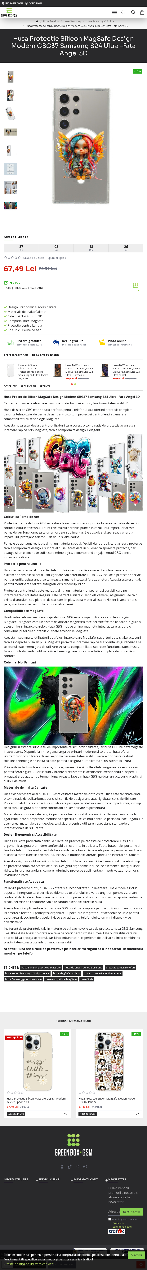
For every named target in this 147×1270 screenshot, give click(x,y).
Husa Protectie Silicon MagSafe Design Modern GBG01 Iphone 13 (36, 1100)
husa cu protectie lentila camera (102, 973)
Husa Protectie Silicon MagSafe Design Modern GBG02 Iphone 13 (107, 1100)
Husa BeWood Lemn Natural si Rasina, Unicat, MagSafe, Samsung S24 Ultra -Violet (127, 370)
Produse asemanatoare (73, 1021)
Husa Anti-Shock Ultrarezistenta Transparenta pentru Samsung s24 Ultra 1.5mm (33, 370)
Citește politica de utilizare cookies (28, 1264)
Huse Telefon (51, 21)
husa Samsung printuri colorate (23, 979)
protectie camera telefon (120, 967)
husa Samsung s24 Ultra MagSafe (41, 967)
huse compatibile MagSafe (61, 979)
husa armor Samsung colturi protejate (27, 973)
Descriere (10, 386)
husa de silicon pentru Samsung (83, 967)
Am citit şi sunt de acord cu (127, 1222)
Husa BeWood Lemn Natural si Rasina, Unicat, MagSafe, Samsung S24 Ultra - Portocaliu (79, 370)
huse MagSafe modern (66, 973)
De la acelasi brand (45, 355)
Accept (138, 1255)
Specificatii (28, 386)
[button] (72, 384)
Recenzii (45, 386)
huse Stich (87, 979)
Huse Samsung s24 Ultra (100, 21)
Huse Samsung (72, 21)
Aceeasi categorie (16, 355)
